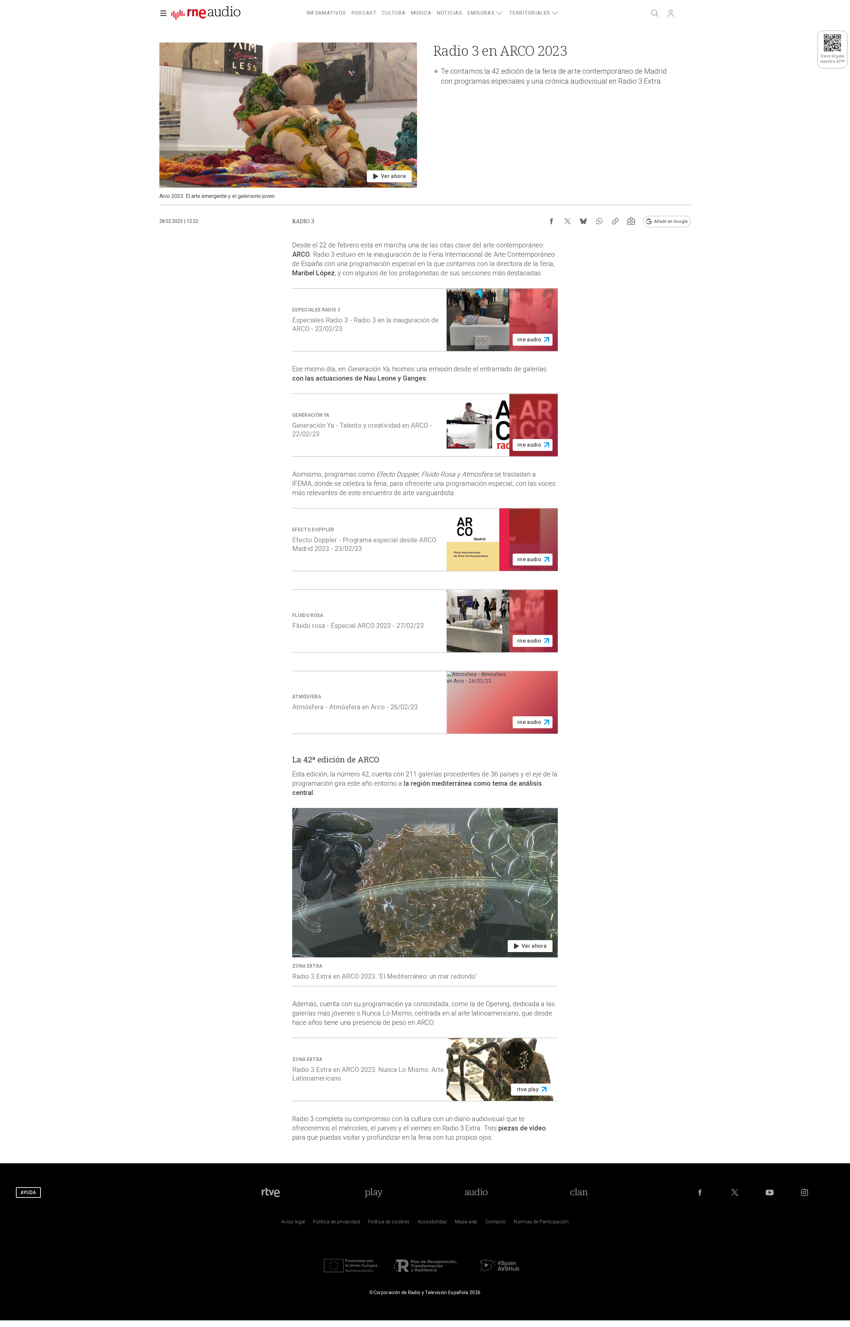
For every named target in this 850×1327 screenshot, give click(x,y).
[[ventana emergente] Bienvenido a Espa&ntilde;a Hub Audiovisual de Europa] (499, 1274)
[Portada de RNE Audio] (205, 13)
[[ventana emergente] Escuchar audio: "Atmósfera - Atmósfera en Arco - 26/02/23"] (425, 702)
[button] (163, 13)
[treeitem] (326, 13)
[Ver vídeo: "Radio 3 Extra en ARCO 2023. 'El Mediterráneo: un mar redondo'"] (425, 897)
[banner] (203, 13)
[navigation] (433, 12)
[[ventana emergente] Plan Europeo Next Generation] (350, 1274)
